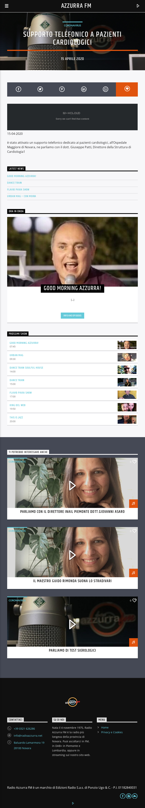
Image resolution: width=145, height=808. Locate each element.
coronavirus (72, 25)
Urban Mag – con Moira (21, 196)
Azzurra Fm (76, 6)
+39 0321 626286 (24, 728)
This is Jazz (16, 417)
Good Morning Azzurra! (21, 176)
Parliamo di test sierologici (72, 650)
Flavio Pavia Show (18, 189)
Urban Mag (16, 355)
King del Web (18, 405)
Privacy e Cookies (112, 732)
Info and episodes (72, 315)
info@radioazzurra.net (28, 735)
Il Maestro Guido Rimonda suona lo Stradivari (72, 581)
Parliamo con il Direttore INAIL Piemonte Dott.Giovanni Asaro (72, 512)
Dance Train (14, 183)
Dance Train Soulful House (26, 367)
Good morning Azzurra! (24, 343)
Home (105, 727)
